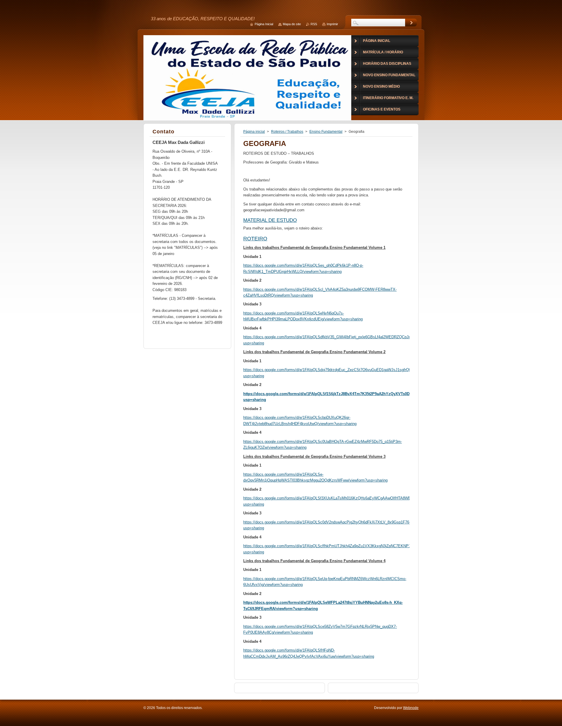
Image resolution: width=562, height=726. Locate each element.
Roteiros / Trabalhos (287, 131)
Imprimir (332, 24)
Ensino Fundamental (325, 131)
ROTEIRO (255, 239)
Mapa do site (292, 24)
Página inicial (254, 131)
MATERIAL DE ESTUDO (270, 220)
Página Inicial (264, 24)
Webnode (411, 708)
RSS (314, 24)
